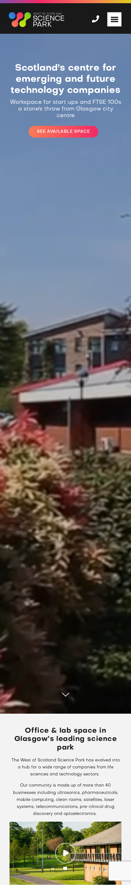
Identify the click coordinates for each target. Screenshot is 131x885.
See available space (63, 132)
